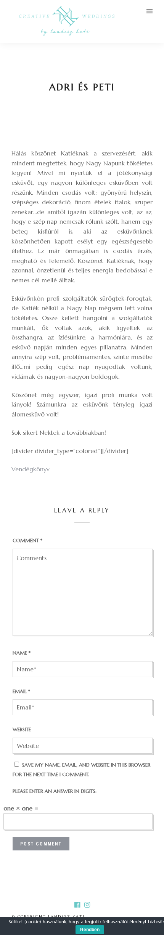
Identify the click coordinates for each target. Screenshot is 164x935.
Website (22, 729)
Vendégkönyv (30, 469)
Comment (27, 540)
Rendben (90, 929)
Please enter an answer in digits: (54, 791)
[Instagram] (87, 905)
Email (21, 691)
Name (22, 653)
